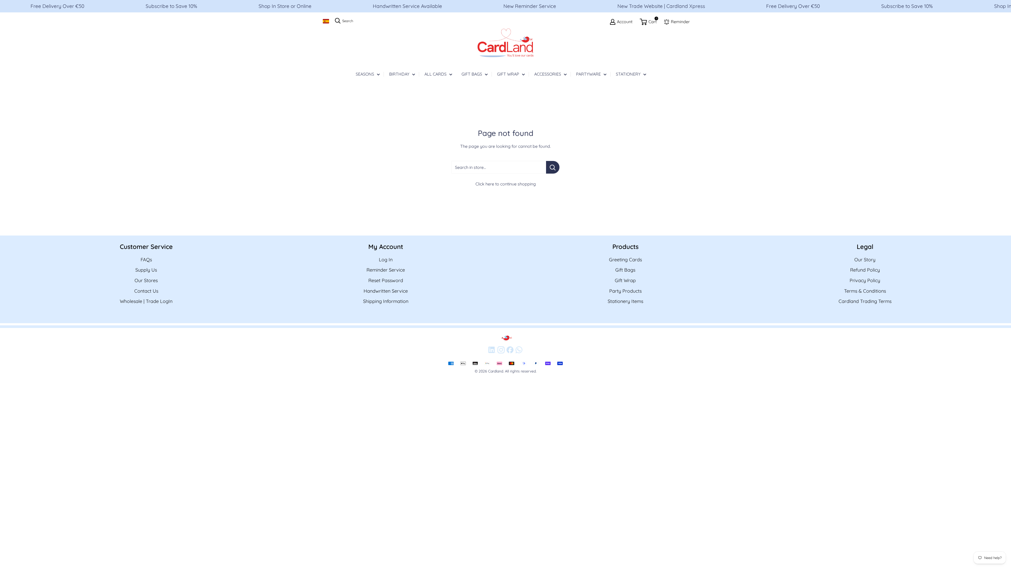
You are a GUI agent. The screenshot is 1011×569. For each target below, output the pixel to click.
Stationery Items (625, 301)
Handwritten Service (386, 291)
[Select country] (326, 21)
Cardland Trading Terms (865, 301)
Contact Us (146, 291)
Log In (386, 260)
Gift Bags (472, 74)
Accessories (547, 74)
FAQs (146, 260)
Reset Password (385, 280)
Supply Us (146, 270)
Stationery (628, 74)
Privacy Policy (865, 280)
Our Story (864, 260)
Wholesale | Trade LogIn (146, 301)
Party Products (625, 291)
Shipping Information (385, 301)
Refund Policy (865, 270)
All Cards (435, 74)
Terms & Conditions (865, 291)
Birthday (399, 74)
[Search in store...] (552, 167)
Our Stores (146, 280)
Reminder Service (385, 270)
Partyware (588, 74)
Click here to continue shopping (505, 184)
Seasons (365, 74)
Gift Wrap (508, 74)
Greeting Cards (625, 260)
